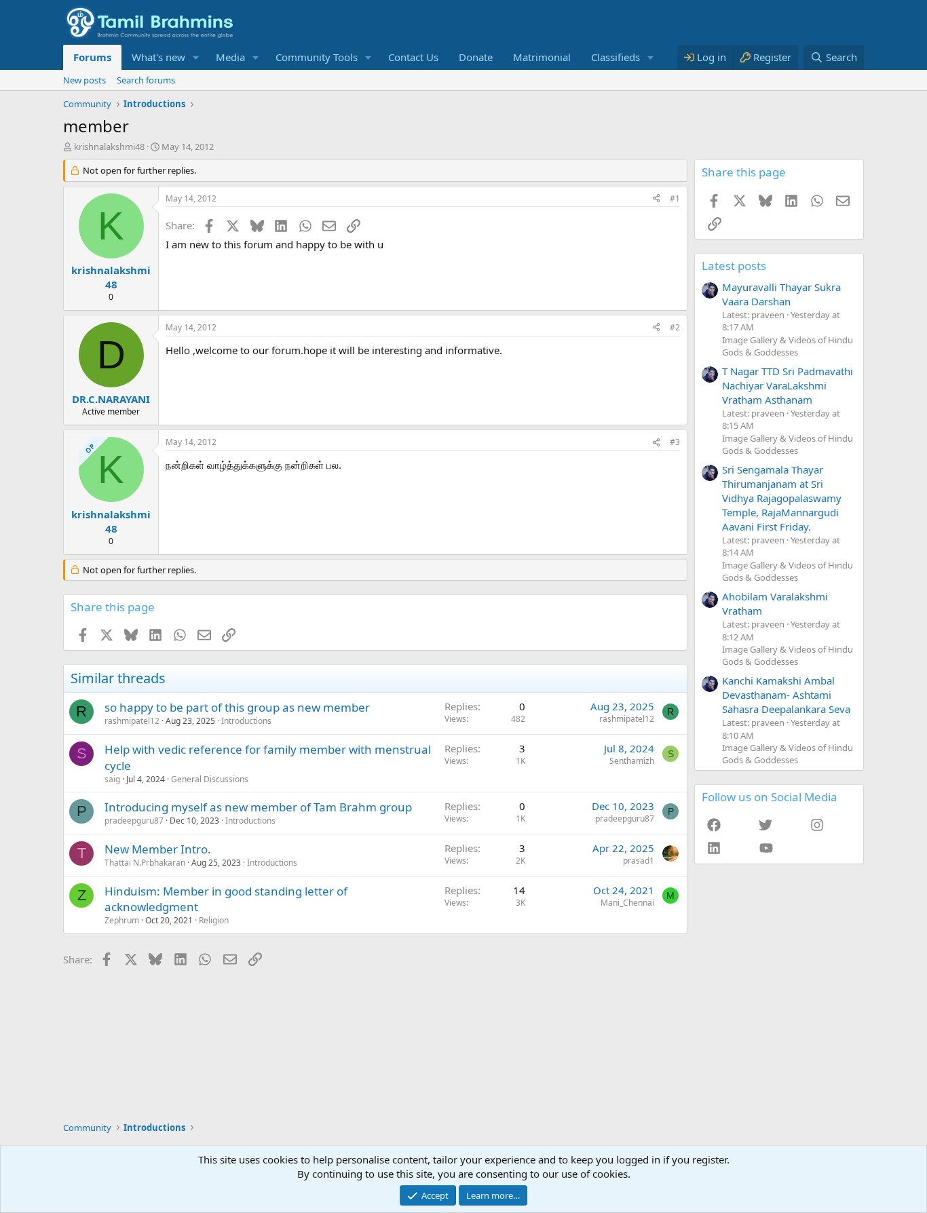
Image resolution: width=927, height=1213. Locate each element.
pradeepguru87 (134, 820)
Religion (214, 920)
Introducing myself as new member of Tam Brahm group (258, 807)
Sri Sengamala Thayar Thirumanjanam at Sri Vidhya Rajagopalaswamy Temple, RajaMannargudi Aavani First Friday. (781, 498)
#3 (675, 442)
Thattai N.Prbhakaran (145, 862)
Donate (476, 57)
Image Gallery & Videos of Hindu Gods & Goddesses (787, 346)
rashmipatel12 (132, 721)
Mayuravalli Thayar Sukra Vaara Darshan (781, 294)
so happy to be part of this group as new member (237, 707)
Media (230, 57)
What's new (158, 57)
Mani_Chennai (627, 902)
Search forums (146, 80)
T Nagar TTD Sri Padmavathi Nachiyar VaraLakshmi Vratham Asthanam (787, 385)
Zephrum (122, 920)
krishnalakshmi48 (109, 146)
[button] (196, 57)
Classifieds (615, 57)
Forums (92, 57)
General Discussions (209, 779)
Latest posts (734, 265)
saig (112, 779)
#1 (675, 198)
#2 (675, 327)
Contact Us (413, 57)
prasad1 (638, 860)
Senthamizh (631, 761)
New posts (84, 80)
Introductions (246, 721)
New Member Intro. (158, 849)
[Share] (656, 199)
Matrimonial (542, 57)
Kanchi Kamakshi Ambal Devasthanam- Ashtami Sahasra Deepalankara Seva (786, 695)
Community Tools (317, 57)
